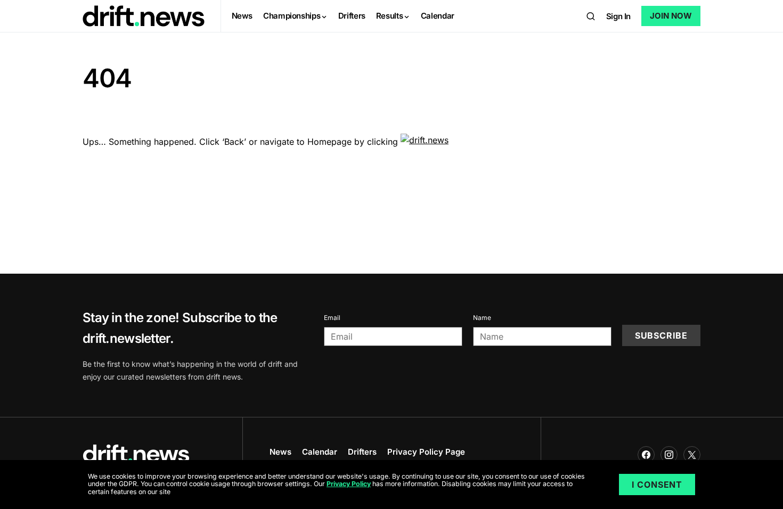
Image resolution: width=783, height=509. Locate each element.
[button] (591, 16)
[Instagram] (669, 454)
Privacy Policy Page (426, 452)
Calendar (319, 452)
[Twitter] (691, 454)
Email (332, 318)
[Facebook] (646, 454)
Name (482, 318)
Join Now (671, 16)
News (280, 452)
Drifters (362, 452)
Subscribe (661, 335)
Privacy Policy (349, 484)
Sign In (618, 16)
